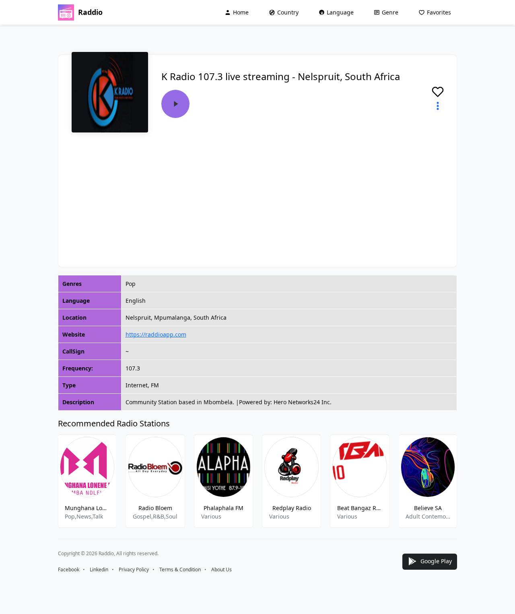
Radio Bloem (155, 508)
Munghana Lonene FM (87, 508)
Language (340, 12)
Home (241, 12)
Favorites (439, 12)
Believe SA (428, 508)
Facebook (68, 569)
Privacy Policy (134, 569)
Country (288, 12)
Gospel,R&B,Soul (155, 516)
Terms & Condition (180, 569)
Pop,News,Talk (84, 516)
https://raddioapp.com (156, 334)
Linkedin (99, 569)
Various (211, 516)
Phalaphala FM (223, 508)
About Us (221, 569)
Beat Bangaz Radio (359, 508)
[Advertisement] (257, 193)
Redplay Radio (291, 508)
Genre (390, 12)
